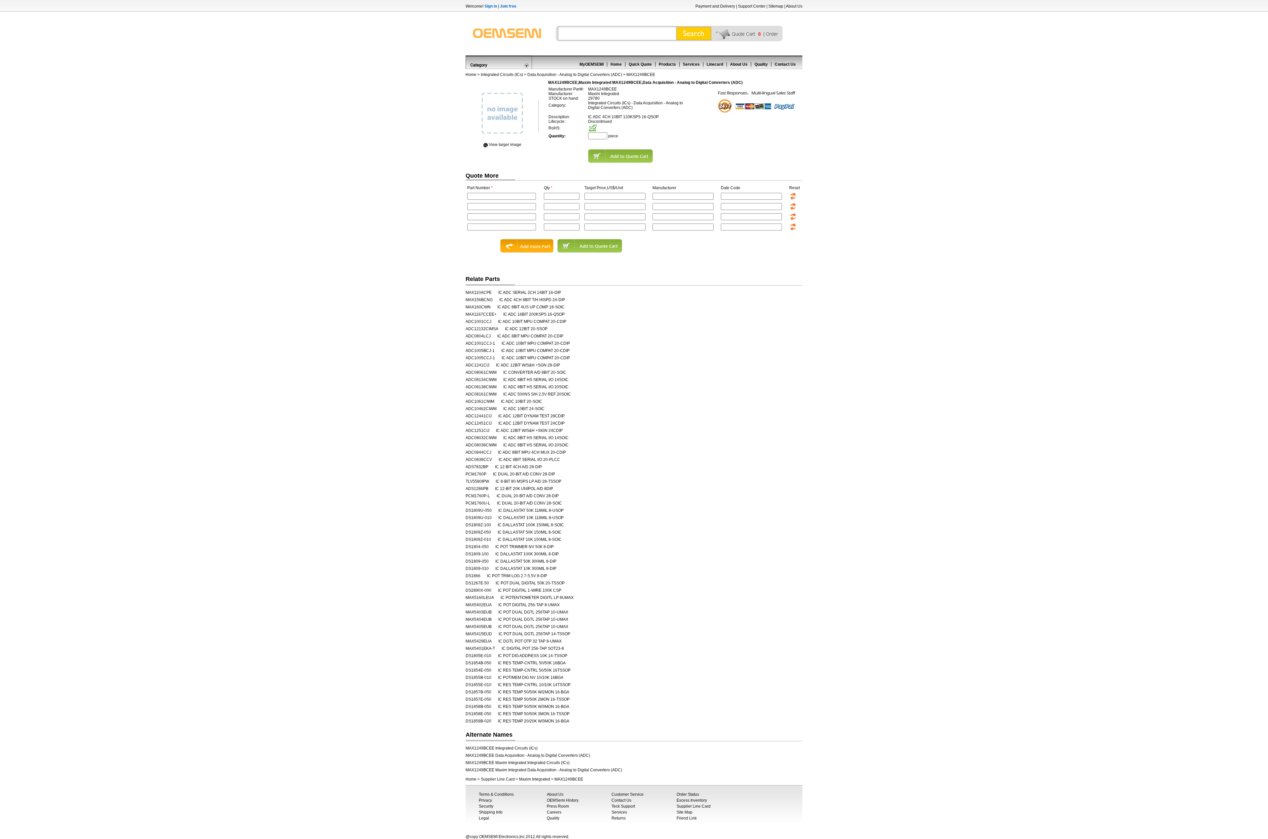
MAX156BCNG (479, 299)
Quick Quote (640, 64)
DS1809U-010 (479, 517)
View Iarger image (505, 144)
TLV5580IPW (477, 481)
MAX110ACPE (479, 292)
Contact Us (785, 64)
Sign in (490, 6)
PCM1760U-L (478, 503)
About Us (794, 6)
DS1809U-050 (479, 510)
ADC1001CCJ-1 (480, 343)
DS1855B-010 (478, 677)
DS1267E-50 (477, 583)
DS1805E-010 (478, 655)
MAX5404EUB (479, 619)
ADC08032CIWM (481, 438)
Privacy (485, 800)
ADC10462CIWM (481, 408)
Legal (484, 818)
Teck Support (623, 806)
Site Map (684, 812)
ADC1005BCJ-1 (480, 350)
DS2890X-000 (478, 590)
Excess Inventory (692, 800)
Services (691, 64)
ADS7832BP (477, 467)
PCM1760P (476, 474)
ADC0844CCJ (478, 452)
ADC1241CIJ (477, 365)
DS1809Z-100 (478, 525)
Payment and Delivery (715, 6)
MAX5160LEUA (480, 597)
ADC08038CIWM (481, 445)
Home (616, 64)
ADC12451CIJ (479, 423)
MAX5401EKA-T (480, 648)
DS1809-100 (477, 554)
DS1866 (473, 576)
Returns (619, 818)
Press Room (558, 806)
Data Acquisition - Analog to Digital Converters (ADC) (574, 74)
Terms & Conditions (496, 794)
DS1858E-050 (478, 714)
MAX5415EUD (479, 634)
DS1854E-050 (478, 670)
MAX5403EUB (479, 612)
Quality (761, 64)
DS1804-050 (477, 546)
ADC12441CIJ (479, 416)
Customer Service (628, 794)
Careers (554, 812)
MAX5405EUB (479, 626)
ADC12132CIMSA (482, 329)
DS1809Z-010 (478, 539)
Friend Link (687, 818)
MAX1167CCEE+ (481, 314)
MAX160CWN (478, 307)
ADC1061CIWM (480, 401)
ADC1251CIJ (477, 430)
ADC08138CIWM (481, 387)
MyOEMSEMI (592, 64)
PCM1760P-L (478, 496)
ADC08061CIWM (481, 372)
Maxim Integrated (534, 779)
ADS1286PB (477, 488)
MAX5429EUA (479, 641)
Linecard (715, 64)
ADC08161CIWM (481, 394)
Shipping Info (491, 812)
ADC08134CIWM (481, 379)
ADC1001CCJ (478, 321)
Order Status (688, 794)
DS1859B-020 (478, 721)
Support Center (751, 6)
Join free (508, 6)
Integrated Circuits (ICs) (502, 74)
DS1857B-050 (478, 692)
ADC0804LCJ (478, 336)
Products (667, 64)
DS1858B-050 (478, 706)
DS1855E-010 (478, 684)
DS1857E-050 (478, 699)
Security (486, 806)
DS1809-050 (477, 561)
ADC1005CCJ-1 (480, 358)
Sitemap (775, 6)
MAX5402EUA (479, 605)
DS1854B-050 (478, 663)
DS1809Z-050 (478, 532)
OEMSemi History (563, 800)
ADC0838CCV (479, 459)
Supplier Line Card (498, 779)
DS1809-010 (477, 568)
